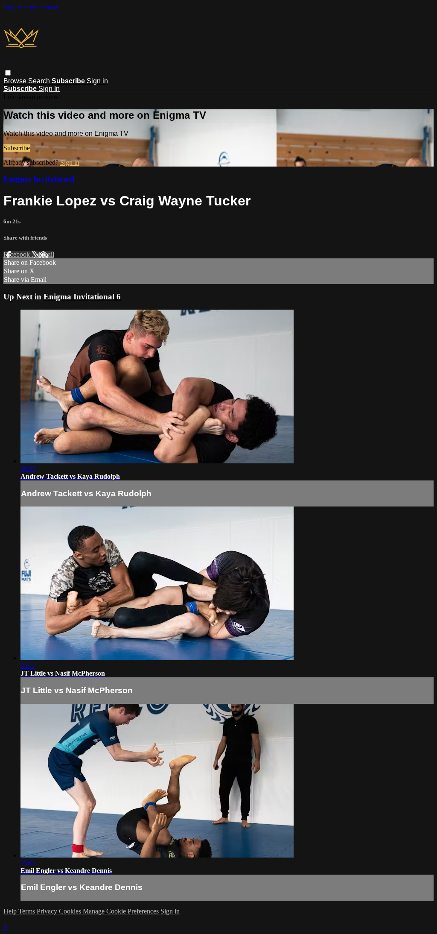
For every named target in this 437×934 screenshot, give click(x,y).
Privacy (48, 911)
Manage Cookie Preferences (121, 911)
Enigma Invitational (38, 178)
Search (40, 81)
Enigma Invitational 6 (82, 296)
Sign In (49, 88)
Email (46, 254)
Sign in (97, 81)
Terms (27, 911)
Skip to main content (31, 7)
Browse (15, 81)
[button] (8, 73)
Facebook (17, 254)
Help (10, 911)
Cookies (71, 911)
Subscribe (16, 148)
